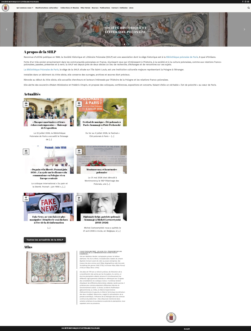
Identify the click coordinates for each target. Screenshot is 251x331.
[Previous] (7, 29)
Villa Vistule (85, 8)
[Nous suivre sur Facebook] (243, 2)
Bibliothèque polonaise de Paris (182, 57)
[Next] (244, 29)
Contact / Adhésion (119, 8)
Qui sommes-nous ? (25, 8)
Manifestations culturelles (46, 8)
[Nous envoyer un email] (248, 2)
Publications (105, 8)
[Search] (249, 8)
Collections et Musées (69, 8)
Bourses (95, 8)
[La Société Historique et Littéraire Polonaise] (7, 7)
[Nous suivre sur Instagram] (245, 2)
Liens (131, 8)
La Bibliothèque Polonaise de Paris (41, 69)
